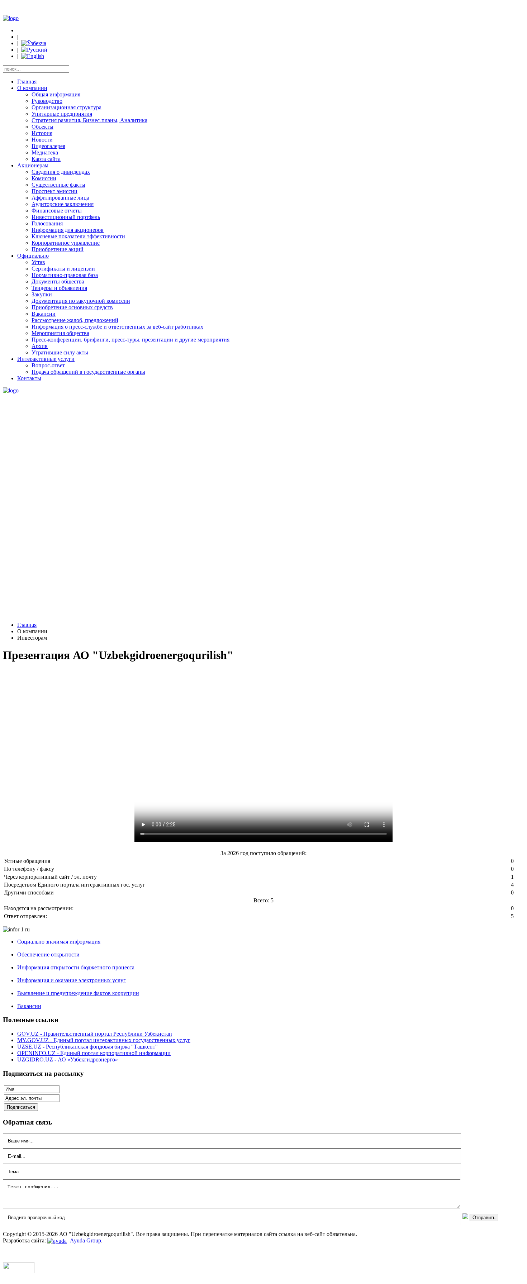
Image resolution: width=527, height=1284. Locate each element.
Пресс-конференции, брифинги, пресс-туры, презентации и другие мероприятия (130, 339)
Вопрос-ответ (48, 365)
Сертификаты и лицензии (63, 269)
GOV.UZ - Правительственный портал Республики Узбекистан (94, 1034)
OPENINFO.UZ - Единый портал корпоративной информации (94, 1053)
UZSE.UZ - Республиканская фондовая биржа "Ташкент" (87, 1047)
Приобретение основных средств (72, 307)
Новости (42, 140)
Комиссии (44, 178)
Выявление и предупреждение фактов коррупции (78, 993)
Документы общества (58, 281)
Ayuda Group (84, 1240)
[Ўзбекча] (33, 43)
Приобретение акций (58, 249)
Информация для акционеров (68, 230)
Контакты (29, 378)
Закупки (42, 294)
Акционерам (32, 165)
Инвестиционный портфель (66, 217)
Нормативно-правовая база (65, 275)
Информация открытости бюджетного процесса (75, 967)
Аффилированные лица (60, 198)
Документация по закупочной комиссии (81, 301)
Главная (27, 81)
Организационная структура (66, 107)
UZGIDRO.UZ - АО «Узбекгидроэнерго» (67, 1059)
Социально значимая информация (58, 942)
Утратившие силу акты (60, 352)
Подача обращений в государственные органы (88, 372)
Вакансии (44, 314)
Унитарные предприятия (62, 114)
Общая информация (56, 94)
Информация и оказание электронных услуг (71, 980)
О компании (32, 88)
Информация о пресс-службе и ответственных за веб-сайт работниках (117, 327)
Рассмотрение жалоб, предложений (75, 320)
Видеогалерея (48, 146)
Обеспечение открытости (48, 954)
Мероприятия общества (60, 333)
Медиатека (45, 152)
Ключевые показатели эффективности (78, 236)
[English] (32, 56)
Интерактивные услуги (46, 359)
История (42, 133)
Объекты (42, 127)
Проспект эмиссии (54, 191)
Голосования (47, 223)
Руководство (47, 101)
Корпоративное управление (66, 243)
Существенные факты (58, 185)
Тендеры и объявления (59, 288)
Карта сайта (46, 159)
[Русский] (34, 50)
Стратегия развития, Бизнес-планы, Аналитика (89, 120)
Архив (40, 346)
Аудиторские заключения (63, 204)
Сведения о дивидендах (61, 172)
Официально (33, 256)
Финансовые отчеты (57, 210)
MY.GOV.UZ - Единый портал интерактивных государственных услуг (103, 1040)
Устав (38, 262)
